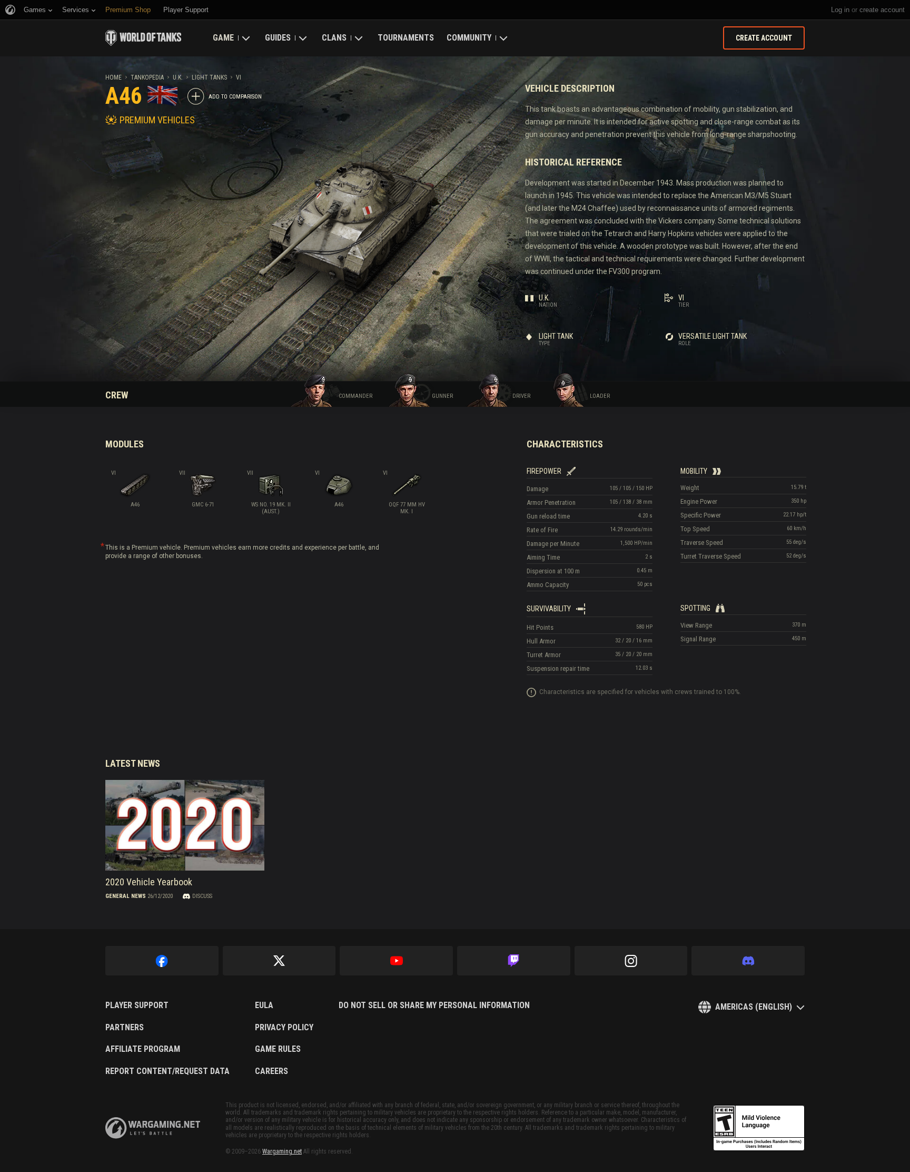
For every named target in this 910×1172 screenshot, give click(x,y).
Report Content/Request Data (167, 1071)
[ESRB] (759, 1128)
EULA (264, 1005)
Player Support (137, 1005)
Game (223, 38)
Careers (271, 1071)
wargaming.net (152, 1128)
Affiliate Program (142, 1049)
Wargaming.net (282, 1151)
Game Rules (278, 1049)
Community (469, 38)
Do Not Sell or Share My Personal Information (434, 1005)
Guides (278, 38)
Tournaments (406, 38)
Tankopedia (147, 77)
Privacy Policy (284, 1027)
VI (238, 77)
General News (125, 896)
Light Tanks (209, 77)
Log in (840, 10)
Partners (124, 1027)
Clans (334, 38)
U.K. (178, 77)
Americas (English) (753, 1007)
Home (113, 77)
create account (882, 10)
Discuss (202, 896)
